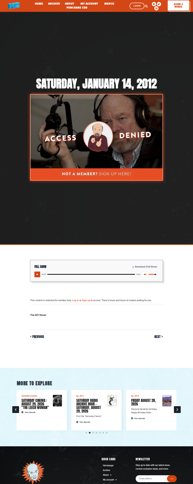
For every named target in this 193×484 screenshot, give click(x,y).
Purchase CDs (77, 8)
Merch (109, 4)
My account (108, 479)
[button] (146, 6)
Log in (75, 300)
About (69, 4)
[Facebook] (154, 4)
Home (39, 4)
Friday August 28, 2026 (143, 402)
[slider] (91, 274)
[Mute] (145, 274)
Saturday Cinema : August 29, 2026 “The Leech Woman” (35, 404)
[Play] (37, 274)
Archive (54, 4)
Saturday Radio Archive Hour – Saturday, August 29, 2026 (88, 406)
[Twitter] (159, 4)
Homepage (108, 465)
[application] (95, 274)
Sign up (86, 300)
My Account (89, 4)
